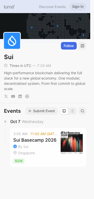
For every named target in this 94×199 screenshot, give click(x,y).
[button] (48, 147)
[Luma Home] (9, 6)
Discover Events (52, 7)
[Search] (82, 111)
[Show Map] (82, 46)
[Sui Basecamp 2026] (48, 147)
